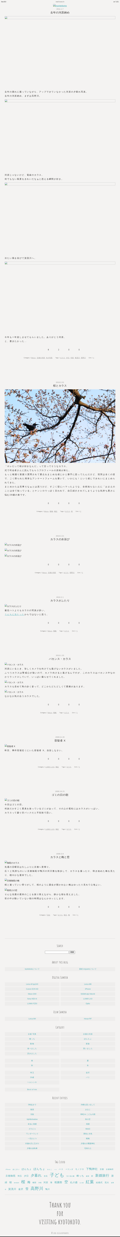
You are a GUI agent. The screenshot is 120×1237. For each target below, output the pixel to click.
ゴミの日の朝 (60, 794)
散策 (32, 1109)
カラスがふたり (60, 600)
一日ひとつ (32, 1139)
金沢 (88, 1073)
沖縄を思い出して (88, 1105)
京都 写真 (32, 1034)
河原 (72, 358)
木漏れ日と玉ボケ (32, 1143)
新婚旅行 (102, 1175)
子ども (57, 1175)
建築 (87, 1176)
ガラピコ (32, 1129)
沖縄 (32, 1077)
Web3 (87, 1129)
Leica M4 (32, 1019)
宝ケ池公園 (70, 1176)
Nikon (33, 358)
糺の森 (74, 1182)
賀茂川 (77, 358)
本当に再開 (32, 1124)
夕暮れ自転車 (32, 1148)
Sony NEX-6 (32, 999)
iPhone (88, 989)
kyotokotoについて (32, 969)
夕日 (67, 358)
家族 (88, 1044)
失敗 (32, 1114)
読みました (32, 1053)
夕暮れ (36, 1175)
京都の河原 (41, 358)
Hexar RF (88, 1019)
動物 (51, 511)
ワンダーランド (32, 1134)
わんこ (49, 1169)
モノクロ (79, 1169)
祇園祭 (58, 1182)
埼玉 (32, 1073)
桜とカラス (60, 385)
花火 (107, 1182)
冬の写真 (49, 358)
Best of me (32, 1090)
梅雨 (34, 1183)
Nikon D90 (32, 994)
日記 (48, 915)
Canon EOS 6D (32, 989)
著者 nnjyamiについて (87, 969)
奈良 (46, 1176)
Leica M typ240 (32, 984)
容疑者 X (60, 740)
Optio (88, 1004)
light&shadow (32, 1119)
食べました (32, 1049)
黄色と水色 (87, 1134)
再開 (88, 1124)
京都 (102, 1169)
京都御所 (110, 1169)
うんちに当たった (14, 614)
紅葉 (90, 1182)
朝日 (65, 915)
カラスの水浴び (60, 539)
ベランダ (69, 1169)
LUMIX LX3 (49, 767)
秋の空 (87, 1119)
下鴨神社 (92, 1168)
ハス (55, 1169)
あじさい (16, 1169)
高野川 (83, 358)
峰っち (32, 1039)
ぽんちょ (88, 1039)
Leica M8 (87, 984)
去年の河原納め (60, 12)
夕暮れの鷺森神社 (88, 1143)
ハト (61, 1169)
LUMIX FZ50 (32, 1004)
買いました (88, 1049)
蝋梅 (88, 1139)
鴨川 (47, 1189)
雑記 (55, 511)
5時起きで (32, 1105)
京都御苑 (11, 1175)
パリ (88, 1077)
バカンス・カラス (60, 658)
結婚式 (99, 1182)
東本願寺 (16, 1182)
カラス (62, 358)
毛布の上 (87, 1148)
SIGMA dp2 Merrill (88, 994)
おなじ (87, 1109)
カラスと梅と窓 (60, 857)
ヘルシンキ (32, 1082)
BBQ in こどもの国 (87, 1114)
